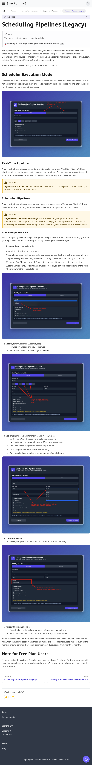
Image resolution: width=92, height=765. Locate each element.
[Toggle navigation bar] (4, 3)
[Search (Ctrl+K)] (88, 3)
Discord (5, 731)
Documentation (9, 717)
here (62, 43)
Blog (4, 748)
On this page (9, 17)
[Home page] (4, 11)
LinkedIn (6, 734)
